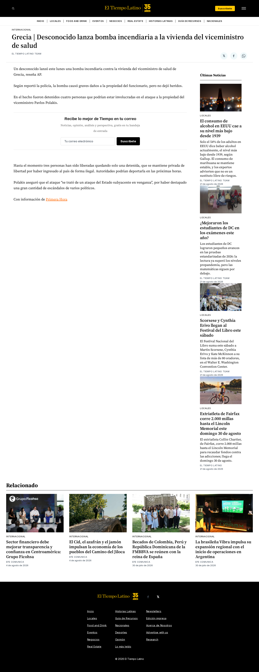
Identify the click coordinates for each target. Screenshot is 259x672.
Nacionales (214, 21)
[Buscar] (13, 8)
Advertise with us (157, 632)
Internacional (21, 29)
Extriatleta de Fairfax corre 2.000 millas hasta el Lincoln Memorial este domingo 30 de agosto (220, 423)
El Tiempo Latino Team (26, 53)
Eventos (98, 21)
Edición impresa (156, 618)
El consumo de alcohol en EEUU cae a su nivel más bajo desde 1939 (221, 128)
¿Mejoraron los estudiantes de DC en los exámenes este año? (219, 230)
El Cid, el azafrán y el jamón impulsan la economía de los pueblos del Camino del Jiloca (97, 547)
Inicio (40, 21)
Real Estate (135, 21)
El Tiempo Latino (211, 465)
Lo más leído (123, 646)
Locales (55, 21)
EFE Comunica (15, 562)
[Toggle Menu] (243, 8)
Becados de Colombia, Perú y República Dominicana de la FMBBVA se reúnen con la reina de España (159, 549)
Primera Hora (56, 199)
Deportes (121, 632)
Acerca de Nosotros (159, 625)
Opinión (120, 639)
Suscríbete (225, 8)
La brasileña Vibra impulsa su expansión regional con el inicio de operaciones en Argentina (223, 549)
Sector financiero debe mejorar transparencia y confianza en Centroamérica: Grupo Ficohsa (33, 549)
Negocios (115, 21)
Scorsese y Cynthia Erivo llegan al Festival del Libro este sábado (220, 327)
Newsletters (153, 611)
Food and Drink (76, 21)
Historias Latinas (161, 21)
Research (152, 639)
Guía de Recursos (189, 21)
